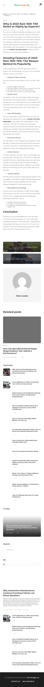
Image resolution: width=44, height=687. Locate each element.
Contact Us (15, 681)
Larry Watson (6, 357)
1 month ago (9, 533)
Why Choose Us (28, 681)
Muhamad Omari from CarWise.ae (12, 609)
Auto (5, 20)
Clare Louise (6, 30)
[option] (22, 337)
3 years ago (13, 30)
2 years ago (14, 357)
